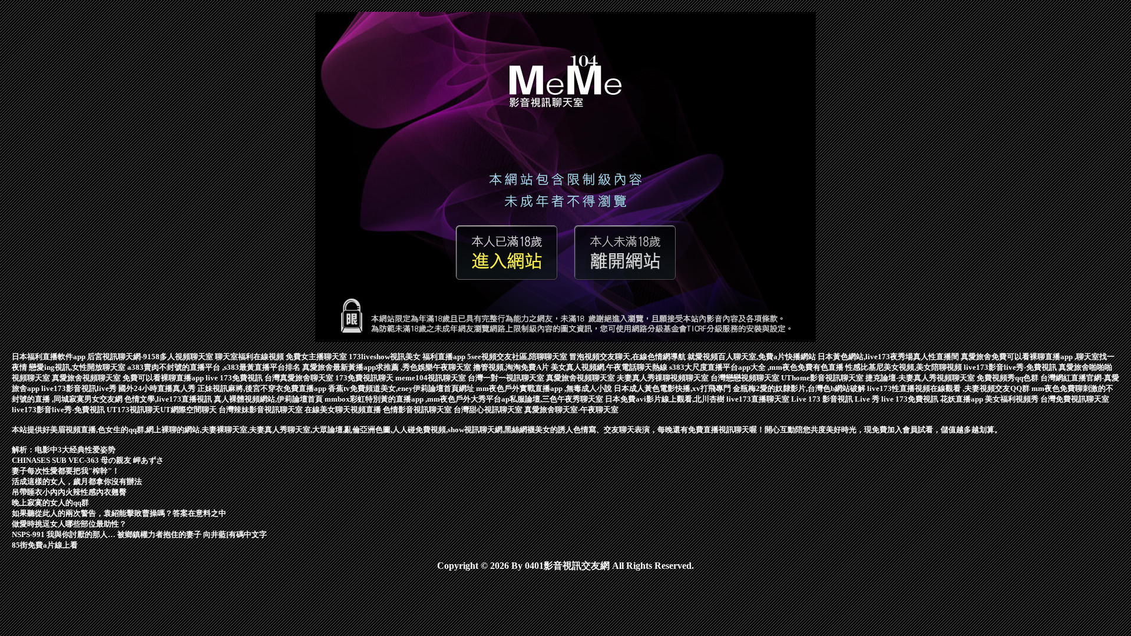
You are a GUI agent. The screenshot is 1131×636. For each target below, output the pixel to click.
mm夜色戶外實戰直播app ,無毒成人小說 (545, 388)
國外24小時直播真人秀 (157, 388)
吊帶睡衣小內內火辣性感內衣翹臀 (69, 492)
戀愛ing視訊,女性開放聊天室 (78, 367)
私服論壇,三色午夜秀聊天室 (557, 399)
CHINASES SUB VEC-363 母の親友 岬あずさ (88, 460)
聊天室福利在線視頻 (250, 356)
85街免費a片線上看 (45, 545)
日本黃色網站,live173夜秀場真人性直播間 (889, 356)
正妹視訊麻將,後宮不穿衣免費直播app (262, 388)
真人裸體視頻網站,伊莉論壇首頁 (269, 399)
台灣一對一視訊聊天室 (507, 377)
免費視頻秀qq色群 (1008, 377)
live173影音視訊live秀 (79, 388)
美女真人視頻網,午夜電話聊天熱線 (610, 367)
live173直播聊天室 (758, 399)
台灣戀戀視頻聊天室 (745, 377)
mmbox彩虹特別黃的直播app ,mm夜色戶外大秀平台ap (417, 399)
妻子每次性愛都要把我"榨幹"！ (66, 470)
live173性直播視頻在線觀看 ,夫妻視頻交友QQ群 (949, 388)
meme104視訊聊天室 (431, 377)
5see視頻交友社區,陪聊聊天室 (518, 356)
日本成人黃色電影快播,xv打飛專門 (673, 388)
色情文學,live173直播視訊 (169, 399)
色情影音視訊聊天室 (418, 409)
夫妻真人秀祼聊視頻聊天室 (663, 377)
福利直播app (444, 356)
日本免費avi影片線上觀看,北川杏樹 (665, 399)
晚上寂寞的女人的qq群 (50, 502)
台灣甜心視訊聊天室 (489, 409)
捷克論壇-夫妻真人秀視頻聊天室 (921, 377)
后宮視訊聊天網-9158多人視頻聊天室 (151, 356)
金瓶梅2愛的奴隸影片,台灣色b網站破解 (800, 388)
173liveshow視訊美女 (385, 356)
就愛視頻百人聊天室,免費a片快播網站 (752, 356)
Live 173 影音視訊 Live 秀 (836, 399)
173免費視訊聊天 (365, 377)
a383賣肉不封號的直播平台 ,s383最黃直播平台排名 (214, 367)
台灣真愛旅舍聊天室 (299, 377)
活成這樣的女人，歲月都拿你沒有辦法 (77, 481)
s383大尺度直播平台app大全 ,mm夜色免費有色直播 (757, 367)
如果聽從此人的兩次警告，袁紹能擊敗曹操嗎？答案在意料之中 (119, 513)
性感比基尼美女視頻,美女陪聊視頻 (904, 367)
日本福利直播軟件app (49, 356)
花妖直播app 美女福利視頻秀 (990, 399)
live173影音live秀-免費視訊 (1011, 367)
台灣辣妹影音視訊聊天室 (262, 409)
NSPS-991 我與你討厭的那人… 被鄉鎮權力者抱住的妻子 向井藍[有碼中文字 (139, 534)
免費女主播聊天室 (317, 356)
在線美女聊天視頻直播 (344, 409)
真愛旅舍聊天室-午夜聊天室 (571, 409)
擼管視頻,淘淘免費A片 (512, 367)
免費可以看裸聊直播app (164, 377)
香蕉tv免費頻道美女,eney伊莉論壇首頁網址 (402, 388)
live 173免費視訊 (235, 377)
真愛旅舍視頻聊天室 (87, 377)
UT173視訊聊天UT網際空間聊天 (163, 409)
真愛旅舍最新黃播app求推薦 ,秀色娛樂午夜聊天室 (387, 367)
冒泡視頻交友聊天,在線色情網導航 (628, 356)
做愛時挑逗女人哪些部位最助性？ (69, 523)
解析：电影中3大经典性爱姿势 (63, 449)
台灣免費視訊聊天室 (1074, 399)
